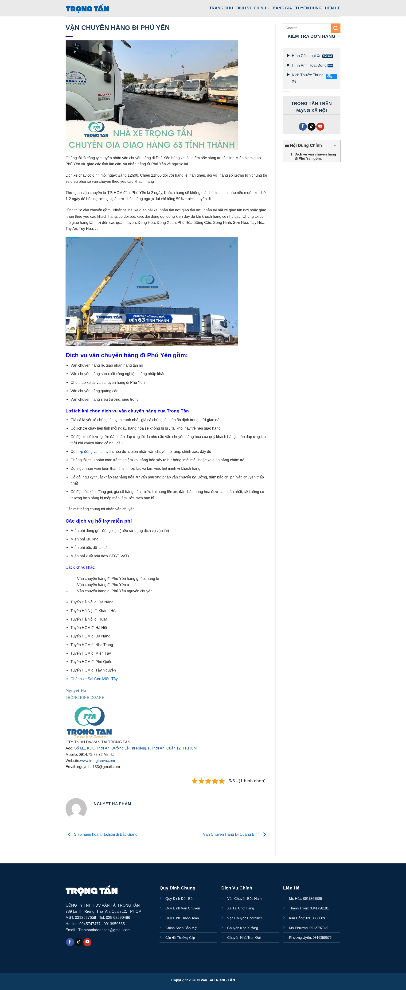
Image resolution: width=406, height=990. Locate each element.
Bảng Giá (282, 8)
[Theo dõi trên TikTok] (312, 127)
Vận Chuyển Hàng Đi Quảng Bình (232, 834)
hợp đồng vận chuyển (94, 451)
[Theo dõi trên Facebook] (303, 127)
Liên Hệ (332, 8)
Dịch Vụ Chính (251, 8)
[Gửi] (335, 28)
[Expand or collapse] (335, 145)
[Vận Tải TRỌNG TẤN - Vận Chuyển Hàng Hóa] (88, 8)
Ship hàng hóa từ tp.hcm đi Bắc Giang (105, 834)
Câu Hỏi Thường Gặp (180, 938)
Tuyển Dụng (308, 8)
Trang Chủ (221, 8)
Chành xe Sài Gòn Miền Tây (94, 679)
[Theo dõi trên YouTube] (320, 127)
